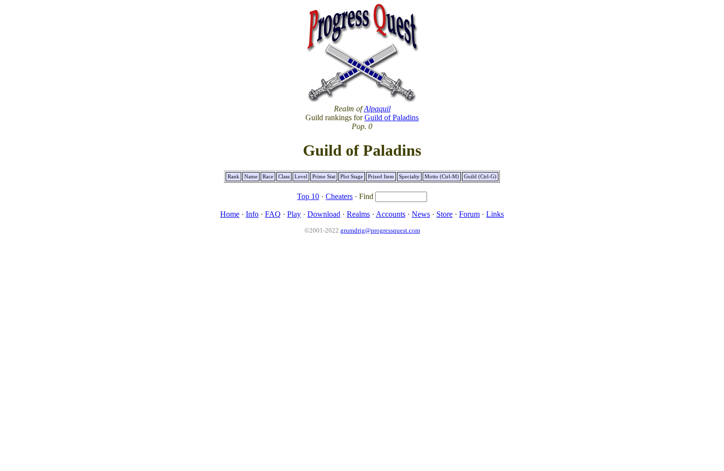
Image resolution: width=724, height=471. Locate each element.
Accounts (390, 214)
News (421, 214)
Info (252, 214)
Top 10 (308, 196)
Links (495, 214)
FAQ (273, 214)
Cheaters (339, 196)
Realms (358, 214)
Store (444, 214)
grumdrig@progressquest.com (380, 230)
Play (294, 214)
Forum (469, 214)
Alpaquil (377, 108)
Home (229, 214)
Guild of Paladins (391, 117)
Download (323, 214)
